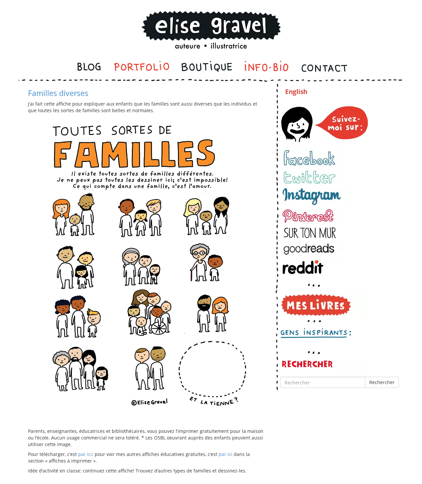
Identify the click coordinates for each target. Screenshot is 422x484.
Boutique (206, 68)
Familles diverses (58, 93)
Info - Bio (266, 68)
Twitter (313, 177)
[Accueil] (211, 21)
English (296, 91)
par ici (85, 454)
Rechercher (382, 382)
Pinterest (313, 216)
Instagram (315, 196)
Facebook (313, 158)
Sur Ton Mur (313, 233)
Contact (324, 68)
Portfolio (141, 68)
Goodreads (314, 249)
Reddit (314, 267)
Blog (89, 68)
